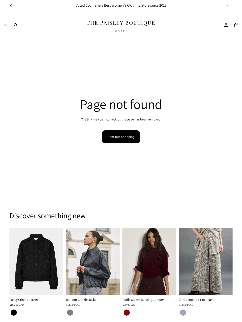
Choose (116, 288)
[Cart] (236, 25)
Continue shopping (121, 137)
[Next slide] (227, 5)
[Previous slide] (11, 5)
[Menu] (5, 25)
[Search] (15, 25)
